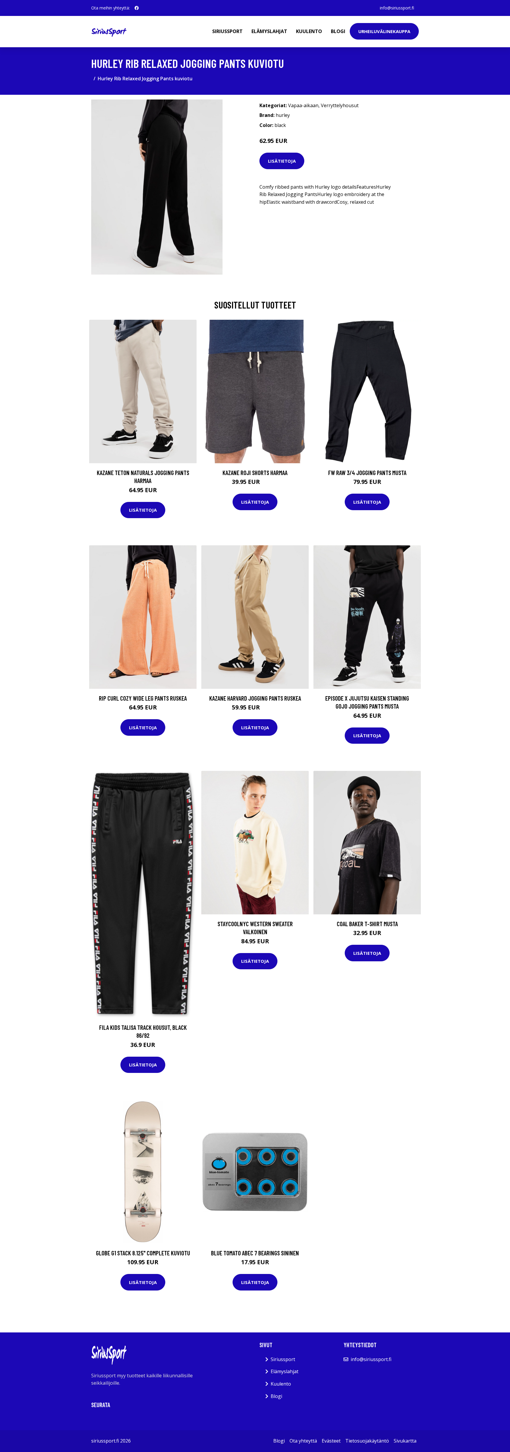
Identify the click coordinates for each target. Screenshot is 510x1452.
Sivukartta (405, 1441)
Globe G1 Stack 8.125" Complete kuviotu (143, 1253)
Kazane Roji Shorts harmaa (255, 472)
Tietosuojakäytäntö (367, 1441)
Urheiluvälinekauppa (384, 31)
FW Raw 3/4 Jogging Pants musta (367, 472)
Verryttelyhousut (340, 105)
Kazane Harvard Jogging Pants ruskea (255, 698)
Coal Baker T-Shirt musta (367, 923)
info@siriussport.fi (397, 8)
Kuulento (309, 31)
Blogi (338, 31)
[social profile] (136, 8)
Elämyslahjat (269, 31)
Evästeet (331, 1441)
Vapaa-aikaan (303, 105)
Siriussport (227, 31)
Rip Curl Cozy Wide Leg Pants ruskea (143, 698)
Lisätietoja (282, 161)
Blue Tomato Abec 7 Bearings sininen (255, 1253)
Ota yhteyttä (303, 1441)
